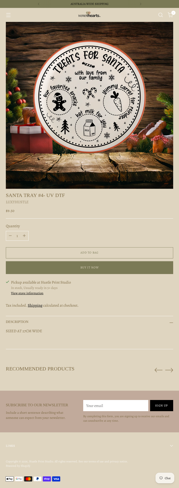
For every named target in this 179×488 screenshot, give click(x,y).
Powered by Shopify (18, 466)
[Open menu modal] (8, 15)
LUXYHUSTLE (17, 202)
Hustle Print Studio (41, 461)
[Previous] (39, 4)
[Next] (140, 4)
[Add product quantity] (24, 236)
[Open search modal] (160, 15)
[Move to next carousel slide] (169, 370)
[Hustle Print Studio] (89, 15)
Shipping (35, 305)
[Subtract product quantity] (10, 236)
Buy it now (89, 267)
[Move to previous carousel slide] (158, 370)
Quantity (13, 226)
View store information (27, 293)
